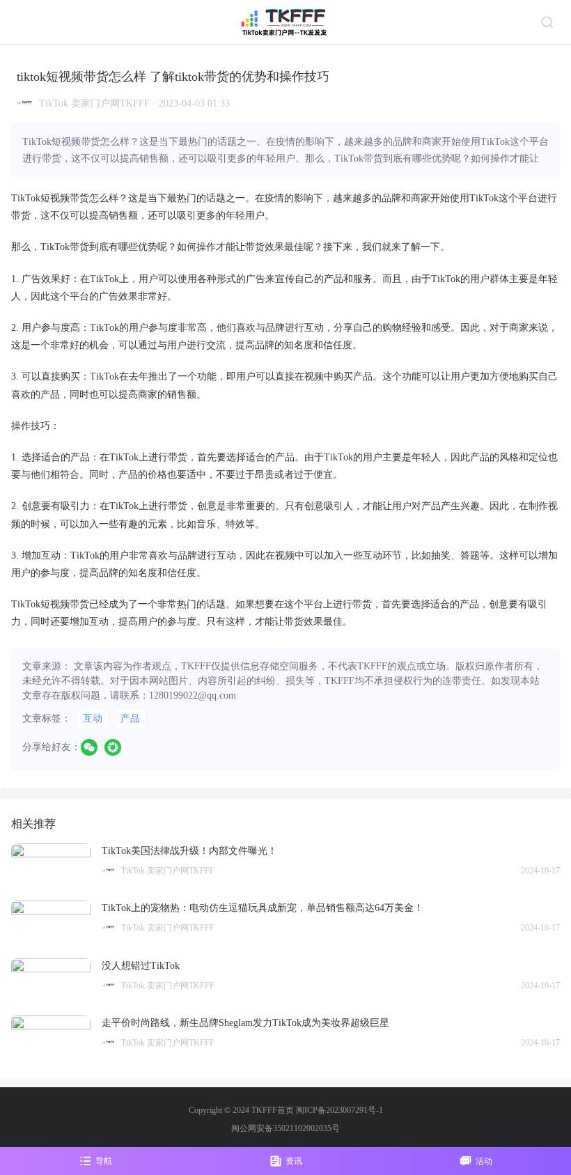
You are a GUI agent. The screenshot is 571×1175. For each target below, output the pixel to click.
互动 (92, 718)
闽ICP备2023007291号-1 (339, 1110)
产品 (130, 718)
